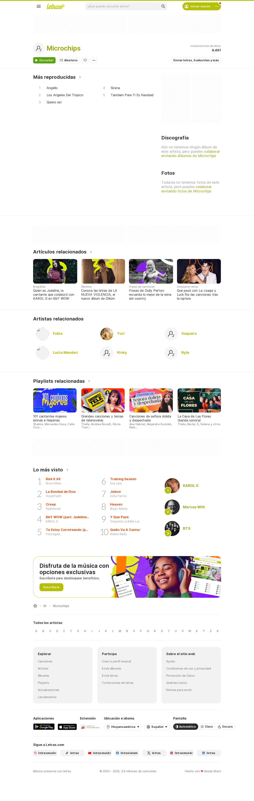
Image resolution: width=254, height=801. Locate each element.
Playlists (43, 682)
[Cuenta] (217, 6)
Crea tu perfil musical (116, 661)
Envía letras (110, 675)
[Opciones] (94, 60)
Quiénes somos (176, 682)
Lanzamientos (47, 697)
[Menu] (38, 6)
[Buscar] (163, 6)
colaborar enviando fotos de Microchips (186, 189)
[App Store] (67, 726)
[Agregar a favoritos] (85, 60)
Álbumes (43, 675)
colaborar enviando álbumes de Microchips (190, 153)
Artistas (43, 668)
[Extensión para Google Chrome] (90, 726)
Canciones (45, 661)
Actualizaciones (48, 690)
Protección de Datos (180, 675)
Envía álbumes (111, 668)
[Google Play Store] (44, 726)
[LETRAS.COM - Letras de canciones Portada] (55, 6)
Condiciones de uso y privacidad (188, 668)
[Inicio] (35, 606)
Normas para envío (179, 690)
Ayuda (170, 661)
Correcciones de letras (118, 682)
